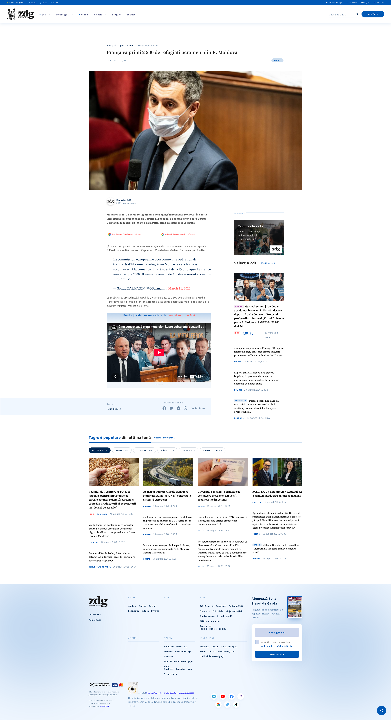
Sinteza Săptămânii (248, 334)
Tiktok (236, 704)
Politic (238, 390)
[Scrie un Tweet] (171, 408)
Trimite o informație (333, 2)
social (222, 628)
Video (84, 14)
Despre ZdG (352, 2)
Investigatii (63, 14)
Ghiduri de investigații (212, 656)
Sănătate (221, 605)
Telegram (214, 696)
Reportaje (181, 646)
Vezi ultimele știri (164, 437)
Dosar (215, 646)
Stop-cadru (170, 673)
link (241, 246)
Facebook (231, 696)
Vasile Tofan (212, 450)
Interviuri (169, 656)
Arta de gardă (224, 616)
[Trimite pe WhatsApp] (185, 408)
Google (218, 704)
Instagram (240, 696)
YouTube (223, 696)
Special (98, 14)
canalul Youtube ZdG (181, 315)
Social (237, 362)
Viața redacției (234, 611)
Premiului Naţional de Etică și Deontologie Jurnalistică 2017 (170, 693)
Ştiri (44, 14)
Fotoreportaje (183, 651)
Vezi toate (267, 263)
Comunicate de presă (100, 567)
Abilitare (169, 646)
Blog (115, 14)
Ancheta (204, 646)
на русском (379, 2)
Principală (111, 45)
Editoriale (217, 611)
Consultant (206, 625)
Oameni (256, 559)
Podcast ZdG (236, 605)
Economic (239, 418)
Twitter (227, 704)
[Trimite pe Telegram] (178, 408)
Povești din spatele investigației (217, 651)
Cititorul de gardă (209, 621)
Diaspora (205, 611)
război (167, 450)
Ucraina (145, 450)
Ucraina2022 (114, 409)
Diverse (155, 610)
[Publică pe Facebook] (164, 408)
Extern (130, 45)
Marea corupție (229, 646)
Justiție (256, 502)
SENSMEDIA (104, 706)
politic (213, 628)
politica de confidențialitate (277, 646)
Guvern (99, 450)
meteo (189, 450)
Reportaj (180, 668)
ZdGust (131, 14)
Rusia (122, 450)
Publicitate (95, 619)
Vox (190, 668)
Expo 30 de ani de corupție (178, 661)
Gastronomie (207, 616)
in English (365, 2)
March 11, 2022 (179, 288)
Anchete (168, 668)
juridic (203, 628)
